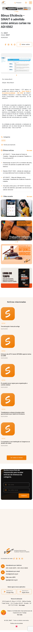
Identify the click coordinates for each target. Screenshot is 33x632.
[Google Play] (8, 591)
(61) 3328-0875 (11, 568)
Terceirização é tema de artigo (10, 326)
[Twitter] (19, 558)
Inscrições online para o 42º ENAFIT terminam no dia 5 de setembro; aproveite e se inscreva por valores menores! (17, 187)
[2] (17, 242)
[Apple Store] (24, 591)
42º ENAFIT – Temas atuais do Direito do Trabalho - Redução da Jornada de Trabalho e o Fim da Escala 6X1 (17, 156)
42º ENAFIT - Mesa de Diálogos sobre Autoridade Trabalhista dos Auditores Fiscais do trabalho (17, 179)
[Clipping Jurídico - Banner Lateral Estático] (16, 254)
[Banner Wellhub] (16, 8)
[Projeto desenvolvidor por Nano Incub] (16, 626)
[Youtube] (22, 558)
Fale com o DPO (10, 577)
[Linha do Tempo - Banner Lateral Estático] (16, 278)
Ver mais (29, 150)
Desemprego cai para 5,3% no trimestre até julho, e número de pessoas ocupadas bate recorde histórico (17, 164)
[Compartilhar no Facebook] (5, 44)
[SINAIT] (3, 2)
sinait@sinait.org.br (12, 574)
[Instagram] (17, 558)
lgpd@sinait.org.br (12, 580)
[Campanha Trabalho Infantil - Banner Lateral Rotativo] (16, 230)
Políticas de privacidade (16, 623)
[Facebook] (14, 558)
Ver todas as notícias (17, 457)
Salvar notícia (25, 44)
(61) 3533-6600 (22, 568)
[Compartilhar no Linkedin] (8, 44)
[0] (16, 75)
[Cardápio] (30, 2)
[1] (16, 242)
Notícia (3, 140)
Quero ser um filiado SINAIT (11, 538)
